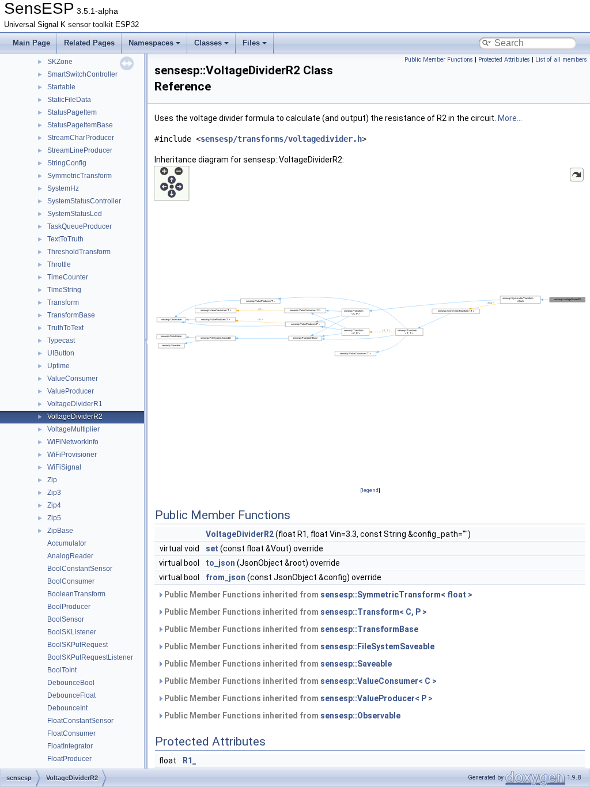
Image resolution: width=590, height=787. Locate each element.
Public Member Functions (438, 59)
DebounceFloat (71, 695)
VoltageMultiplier (73, 429)
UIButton (60, 353)
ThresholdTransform (79, 252)
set (212, 548)
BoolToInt (62, 670)
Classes (208, 43)
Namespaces (150, 43)
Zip (52, 480)
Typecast (61, 340)
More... (510, 118)
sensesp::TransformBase (369, 629)
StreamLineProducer (79, 150)
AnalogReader (70, 556)
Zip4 (54, 505)
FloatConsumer (71, 733)
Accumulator (66, 543)
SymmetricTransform (79, 176)
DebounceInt (67, 708)
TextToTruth (65, 239)
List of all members (561, 59)
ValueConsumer (72, 378)
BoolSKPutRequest (77, 645)
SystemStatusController (84, 201)
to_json (220, 562)
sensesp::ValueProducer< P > (376, 698)
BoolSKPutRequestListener (90, 657)
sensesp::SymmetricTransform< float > (396, 594)
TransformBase (71, 315)
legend (370, 490)
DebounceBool (70, 683)
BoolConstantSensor (79, 569)
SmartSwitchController (82, 74)
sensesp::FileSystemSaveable (377, 646)
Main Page (31, 43)
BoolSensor (65, 619)
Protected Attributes (504, 59)
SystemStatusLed (74, 214)
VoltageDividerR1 (75, 404)
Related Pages (89, 43)
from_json (225, 577)
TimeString (64, 290)
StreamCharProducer (80, 138)
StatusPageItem (72, 112)
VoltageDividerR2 (75, 417)
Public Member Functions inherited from (317, 594)
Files (251, 43)
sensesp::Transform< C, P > (373, 611)
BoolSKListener (71, 632)
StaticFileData (69, 100)
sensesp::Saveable (356, 663)
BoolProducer (68, 607)
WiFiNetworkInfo (73, 442)
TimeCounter (67, 277)
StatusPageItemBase (80, 125)
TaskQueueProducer (79, 226)
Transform (63, 302)
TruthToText (65, 328)
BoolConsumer (70, 581)
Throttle (59, 264)
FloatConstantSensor (80, 721)
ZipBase (60, 531)
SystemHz (63, 188)
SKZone (60, 62)
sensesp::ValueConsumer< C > (378, 681)
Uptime (58, 366)
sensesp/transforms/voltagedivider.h (281, 138)
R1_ (189, 760)
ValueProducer (70, 391)
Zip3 (54, 493)
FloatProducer (69, 759)
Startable (61, 87)
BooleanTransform (76, 594)
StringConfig (66, 163)
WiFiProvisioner (72, 455)
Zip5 (54, 518)
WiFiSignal (64, 467)
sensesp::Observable (360, 715)
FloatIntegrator (70, 746)
